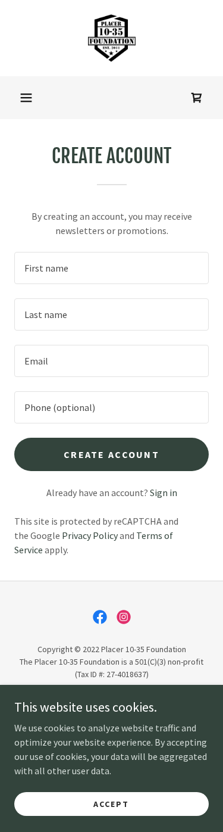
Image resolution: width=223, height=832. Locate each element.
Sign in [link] (163, 492)
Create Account (111, 454)
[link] (112, 38)
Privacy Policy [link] (90, 535)
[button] (26, 98)
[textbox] (111, 268)
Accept (111, 803)
